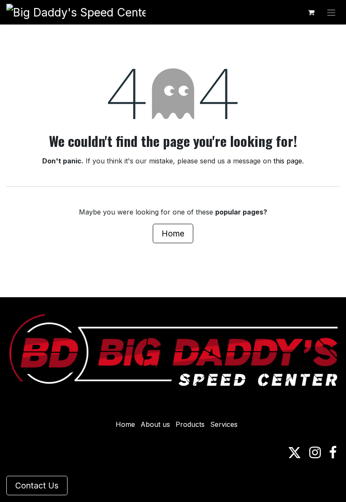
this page (287, 161)
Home (173, 233)
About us (155, 424)
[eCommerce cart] (311, 12)
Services (224, 424)
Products (190, 424)
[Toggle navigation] (331, 12)
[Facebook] (332, 452)
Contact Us (37, 485)
